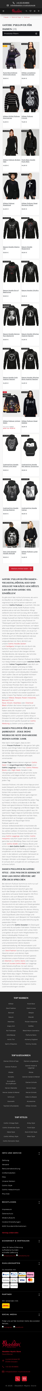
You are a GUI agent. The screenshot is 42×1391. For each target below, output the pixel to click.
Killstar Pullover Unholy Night (11, 422)
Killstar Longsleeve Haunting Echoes (28, 74)
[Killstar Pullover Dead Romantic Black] (30, 186)
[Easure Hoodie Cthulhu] (30, 273)
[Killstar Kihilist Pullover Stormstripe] (12, 99)
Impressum (7, 1209)
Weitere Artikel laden (19, 569)
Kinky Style (31, 1123)
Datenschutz (7, 1214)
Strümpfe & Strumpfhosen (11, 1082)
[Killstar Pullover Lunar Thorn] (30, 534)
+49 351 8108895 (22, 3)
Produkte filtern (11, 33)
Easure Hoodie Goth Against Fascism (10, 378)
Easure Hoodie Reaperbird (27, 248)
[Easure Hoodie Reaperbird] (30, 229)
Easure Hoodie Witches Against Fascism (30, 335)
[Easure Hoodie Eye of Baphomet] (12, 273)
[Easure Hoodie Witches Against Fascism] (30, 316)
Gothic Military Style (11, 1136)
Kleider (10, 1072)
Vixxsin (10, 703)
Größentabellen (8, 1173)
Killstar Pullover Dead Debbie (29, 422)
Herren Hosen (31, 1088)
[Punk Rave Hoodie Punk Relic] (30, 142)
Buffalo (31, 1026)
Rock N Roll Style (31, 1132)
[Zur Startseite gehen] (21, 11)
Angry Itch (11, 1026)
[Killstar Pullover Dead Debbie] (30, 403)
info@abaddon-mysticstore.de (22, 5)
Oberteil (8, 961)
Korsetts (11, 1077)
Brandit (31, 1017)
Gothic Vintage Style (11, 1123)
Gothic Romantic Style (11, 1141)
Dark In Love (31, 1008)
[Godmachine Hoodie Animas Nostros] (12, 490)
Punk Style (31, 1128)
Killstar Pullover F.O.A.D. (27, 117)
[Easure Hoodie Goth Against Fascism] (12, 360)
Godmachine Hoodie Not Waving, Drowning (30, 465)
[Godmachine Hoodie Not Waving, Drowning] (30, 447)
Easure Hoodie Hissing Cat (11, 248)
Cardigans (10, 646)
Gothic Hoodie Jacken (17, 644)
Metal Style (11, 1132)
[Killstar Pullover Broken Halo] (12, 142)
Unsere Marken (8, 1181)
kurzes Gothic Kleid (17, 963)
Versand (5, 1165)
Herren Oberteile (11, 1088)
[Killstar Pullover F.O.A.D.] (30, 99)
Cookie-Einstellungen (11, 1222)
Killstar (11, 698)
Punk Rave (31, 1004)
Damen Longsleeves (31, 1061)
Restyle (18, 698)
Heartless (17, 703)
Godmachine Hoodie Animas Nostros (10, 509)
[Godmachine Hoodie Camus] (30, 490)
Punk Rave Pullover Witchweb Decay (10, 74)
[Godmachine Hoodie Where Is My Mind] (12, 447)
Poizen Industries (29, 698)
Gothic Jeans (20, 961)
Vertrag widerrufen (10, 1233)
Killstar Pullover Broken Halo (11, 161)
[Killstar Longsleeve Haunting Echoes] (30, 55)
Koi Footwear (11, 1030)
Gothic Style (7, 1185)
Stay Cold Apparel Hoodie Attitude (9, 552)
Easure (11, 1017)
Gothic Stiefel (12, 844)
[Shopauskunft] (9, 1256)
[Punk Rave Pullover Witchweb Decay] (12, 55)
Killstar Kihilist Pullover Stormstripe (11, 117)
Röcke (31, 1072)
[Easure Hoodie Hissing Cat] (12, 229)
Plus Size (6, 1194)
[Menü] (3, 10)
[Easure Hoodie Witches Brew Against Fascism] (30, 360)
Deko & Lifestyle (31, 1097)
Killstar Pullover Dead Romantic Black (29, 204)
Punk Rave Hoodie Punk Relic (28, 161)
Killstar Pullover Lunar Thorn (30, 552)
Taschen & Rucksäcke (11, 1106)
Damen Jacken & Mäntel (31, 1077)
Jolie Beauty (11, 1035)
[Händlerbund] (22, 1256)
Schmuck (11, 1097)
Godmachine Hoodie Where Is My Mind (10, 465)
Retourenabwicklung (11, 1169)
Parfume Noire (31, 1035)
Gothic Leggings (12, 836)
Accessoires (31, 1101)
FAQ (4, 1177)
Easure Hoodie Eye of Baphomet (11, 291)
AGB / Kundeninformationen (14, 1226)
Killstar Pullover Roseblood (8, 204)
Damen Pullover (11, 1067)
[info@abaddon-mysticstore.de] (24, 1378)
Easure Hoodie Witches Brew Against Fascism (30, 378)
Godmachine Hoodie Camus (29, 509)
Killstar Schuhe (31, 1106)
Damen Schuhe (31, 1082)
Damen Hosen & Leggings (31, 1067)
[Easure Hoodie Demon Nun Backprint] (12, 316)
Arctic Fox (11, 1039)
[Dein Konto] (34, 10)
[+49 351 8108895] (17, 1378)
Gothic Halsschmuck (11, 1190)
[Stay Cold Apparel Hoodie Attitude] (12, 534)
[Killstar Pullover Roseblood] (12, 186)
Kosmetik (11, 1101)
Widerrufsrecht (8, 1218)
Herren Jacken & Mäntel (11, 1092)
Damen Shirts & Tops (11, 1061)
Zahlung (5, 1160)
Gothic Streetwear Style (11, 1128)
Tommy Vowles (31, 1044)
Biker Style (31, 1136)
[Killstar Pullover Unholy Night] (12, 403)
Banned (5, 700)
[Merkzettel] (30, 10)
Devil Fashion (10, 951)
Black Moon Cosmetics (31, 1030)
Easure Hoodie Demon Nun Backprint (11, 335)
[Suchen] (26, 10)
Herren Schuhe (31, 1092)
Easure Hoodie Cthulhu (30, 290)
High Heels (15, 770)
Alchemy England (31, 1039)
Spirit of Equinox (11, 1044)
